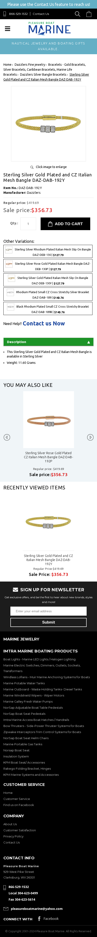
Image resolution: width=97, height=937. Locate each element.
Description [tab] (16, 342)
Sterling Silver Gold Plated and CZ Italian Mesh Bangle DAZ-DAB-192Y (48, 560)
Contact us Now (44, 323)
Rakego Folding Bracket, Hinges (27, 768)
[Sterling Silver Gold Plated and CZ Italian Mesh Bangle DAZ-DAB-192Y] (48, 156)
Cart (90, 14)
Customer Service (16, 799)
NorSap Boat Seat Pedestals (24, 713)
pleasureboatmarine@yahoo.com (37, 909)
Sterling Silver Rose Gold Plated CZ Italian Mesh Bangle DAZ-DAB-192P (48, 457)
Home (8, 792)
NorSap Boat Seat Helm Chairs (25, 738)
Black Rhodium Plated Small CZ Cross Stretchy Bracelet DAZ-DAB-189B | (52, 309)
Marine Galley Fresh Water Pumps (28, 701)
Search (78, 14)
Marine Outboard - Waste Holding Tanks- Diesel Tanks (42, 689)
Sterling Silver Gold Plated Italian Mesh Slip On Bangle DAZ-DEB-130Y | (52, 280)
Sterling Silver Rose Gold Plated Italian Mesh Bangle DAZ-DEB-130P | (52, 266)
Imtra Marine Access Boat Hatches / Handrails (36, 720)
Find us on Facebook (18, 805)
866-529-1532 (18, 14)
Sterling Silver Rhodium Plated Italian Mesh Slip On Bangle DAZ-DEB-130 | (53, 252)
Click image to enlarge (51, 167)
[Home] (49, 34)
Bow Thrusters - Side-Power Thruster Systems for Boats (43, 726)
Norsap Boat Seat (16, 750)
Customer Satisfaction (19, 830)
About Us (10, 824)
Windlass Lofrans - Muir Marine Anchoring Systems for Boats (46, 677)
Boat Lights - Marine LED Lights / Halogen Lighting (39, 659)
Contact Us (41, 14)
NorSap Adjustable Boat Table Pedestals (33, 707)
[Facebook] (48, 920)
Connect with (17, 919)
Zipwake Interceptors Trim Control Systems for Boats (42, 732)
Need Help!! (12, 323)
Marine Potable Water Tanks (24, 683)
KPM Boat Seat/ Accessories (24, 762)
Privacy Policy (13, 836)
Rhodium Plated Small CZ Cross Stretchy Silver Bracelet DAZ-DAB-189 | (52, 295)
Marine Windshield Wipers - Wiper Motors (33, 695)
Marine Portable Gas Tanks (22, 744)
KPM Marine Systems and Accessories (31, 774)
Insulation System (16, 756)
